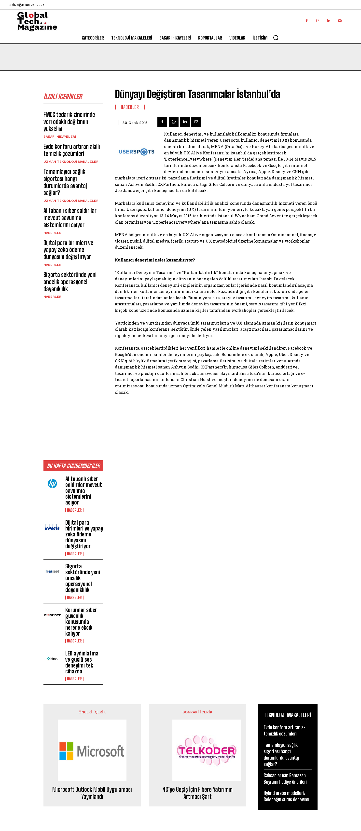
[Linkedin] (328, 20)
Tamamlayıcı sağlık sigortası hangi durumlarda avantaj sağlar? (65, 182)
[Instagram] (317, 20)
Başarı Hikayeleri (59, 136)
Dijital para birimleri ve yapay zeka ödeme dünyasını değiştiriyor (68, 249)
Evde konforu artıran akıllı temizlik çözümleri (71, 150)
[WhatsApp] (174, 122)
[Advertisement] (73, 379)
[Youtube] (339, 20)
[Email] (196, 122)
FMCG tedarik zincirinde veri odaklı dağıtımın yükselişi (69, 121)
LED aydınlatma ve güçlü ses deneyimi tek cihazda (81, 662)
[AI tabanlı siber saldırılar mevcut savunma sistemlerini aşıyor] (52, 484)
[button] (276, 37)
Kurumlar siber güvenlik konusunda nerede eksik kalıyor (81, 622)
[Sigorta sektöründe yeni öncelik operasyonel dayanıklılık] (52, 571)
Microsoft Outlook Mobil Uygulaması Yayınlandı (92, 793)
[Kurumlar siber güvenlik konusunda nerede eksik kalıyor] (52, 615)
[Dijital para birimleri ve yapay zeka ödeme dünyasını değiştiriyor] (52, 528)
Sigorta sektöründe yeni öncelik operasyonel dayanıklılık (70, 281)
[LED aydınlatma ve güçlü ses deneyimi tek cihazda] (52, 659)
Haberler (52, 232)
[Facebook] (306, 20)
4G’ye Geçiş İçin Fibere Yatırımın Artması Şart (198, 793)
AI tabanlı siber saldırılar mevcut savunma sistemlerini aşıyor (70, 217)
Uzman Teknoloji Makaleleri (71, 161)
